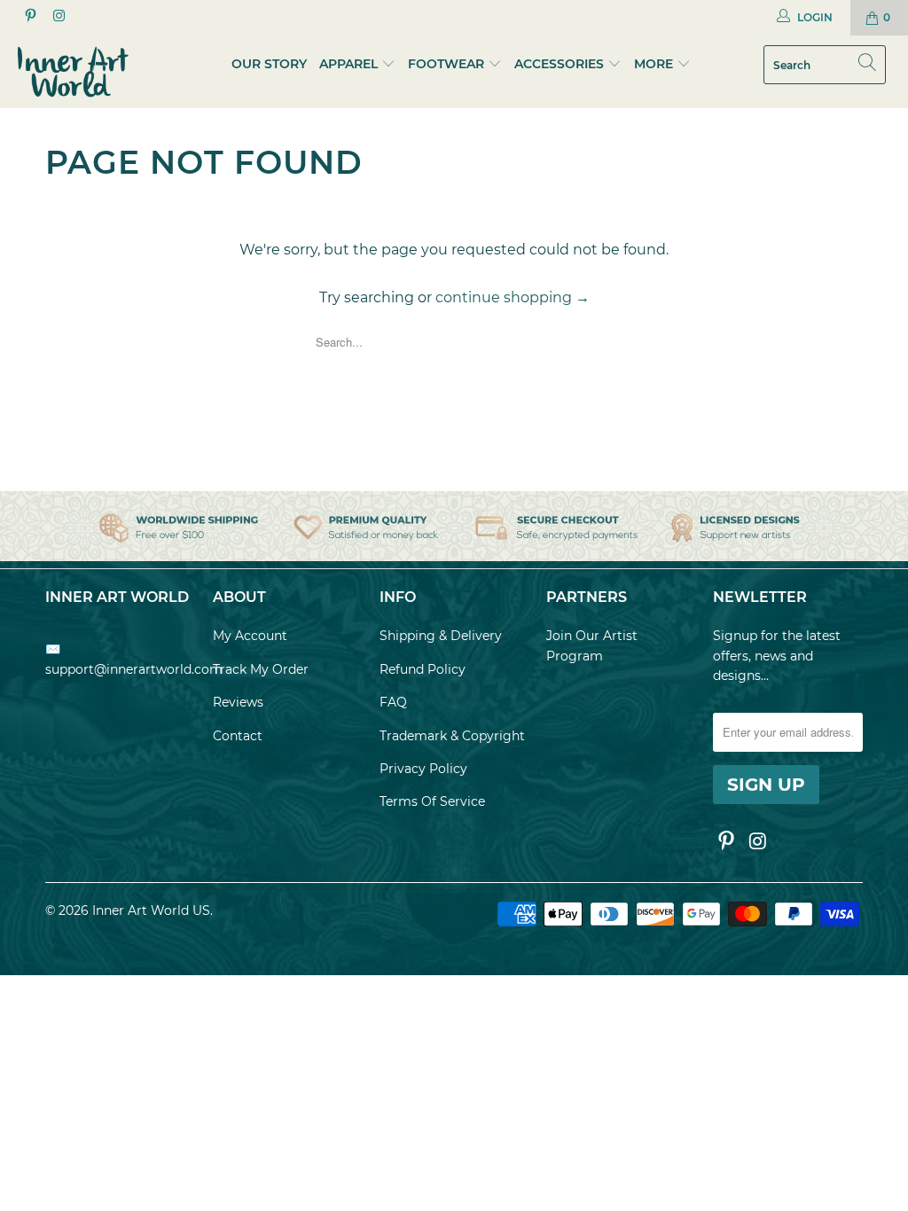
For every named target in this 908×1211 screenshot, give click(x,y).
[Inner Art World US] (81, 71)
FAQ (393, 702)
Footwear (446, 64)
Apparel (348, 64)
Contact (237, 736)
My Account (250, 636)
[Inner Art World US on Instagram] (57, 17)
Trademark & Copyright (452, 736)
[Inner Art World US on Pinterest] (29, 17)
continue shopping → (512, 297)
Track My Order (261, 669)
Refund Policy (423, 669)
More (655, 64)
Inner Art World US (151, 910)
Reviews (238, 702)
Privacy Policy (423, 769)
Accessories (559, 64)
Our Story (269, 64)
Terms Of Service (432, 801)
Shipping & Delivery (441, 636)
